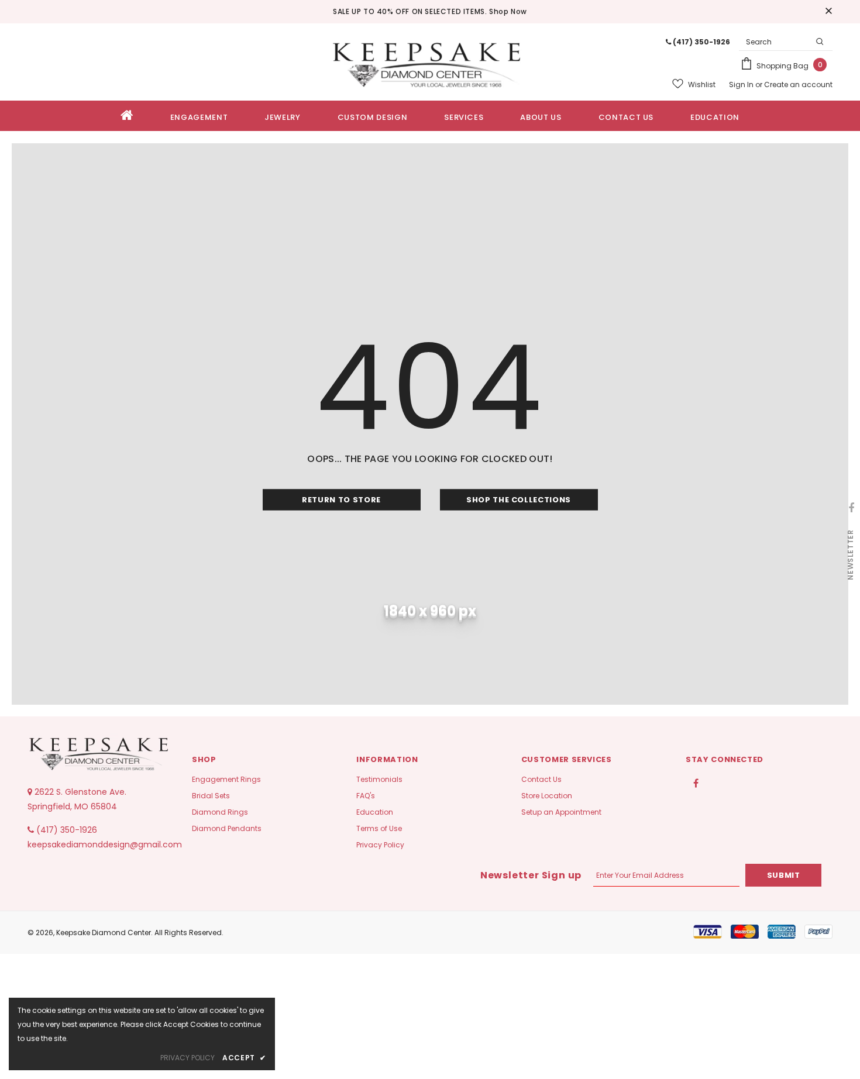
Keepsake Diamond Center (103, 932)
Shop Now (508, 11)
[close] (828, 12)
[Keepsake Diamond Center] (430, 62)
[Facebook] (696, 782)
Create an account (798, 84)
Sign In (742, 84)
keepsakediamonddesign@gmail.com (104, 844)
